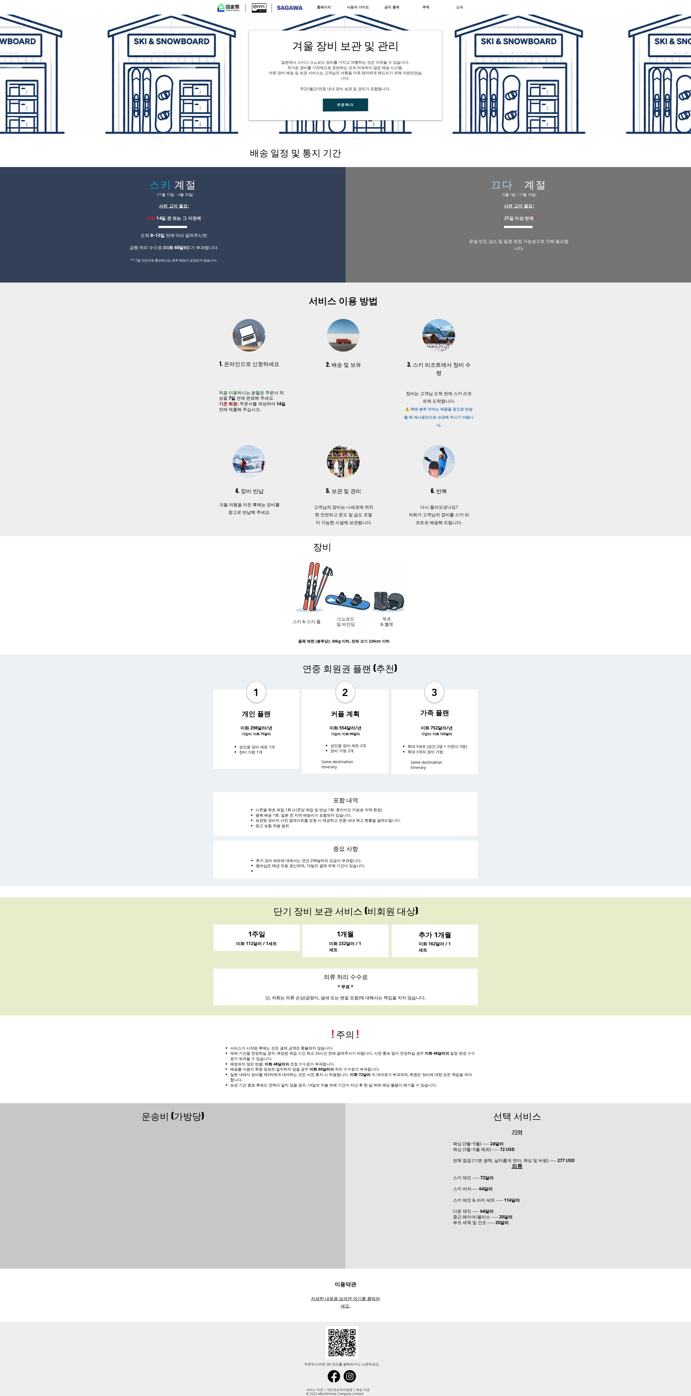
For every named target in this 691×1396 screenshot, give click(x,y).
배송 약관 (363, 1389)
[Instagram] (350, 1376)
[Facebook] (334, 1376)
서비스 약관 (314, 1389)
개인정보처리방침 (340, 1389)
